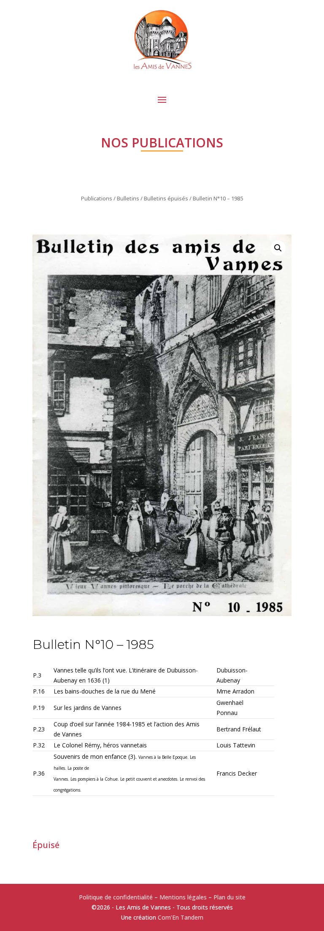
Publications (96, 198)
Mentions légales (183, 897)
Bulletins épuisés (166, 198)
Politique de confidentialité (116, 897)
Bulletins (128, 198)
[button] (278, 248)
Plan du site (229, 897)
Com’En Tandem (180, 917)
